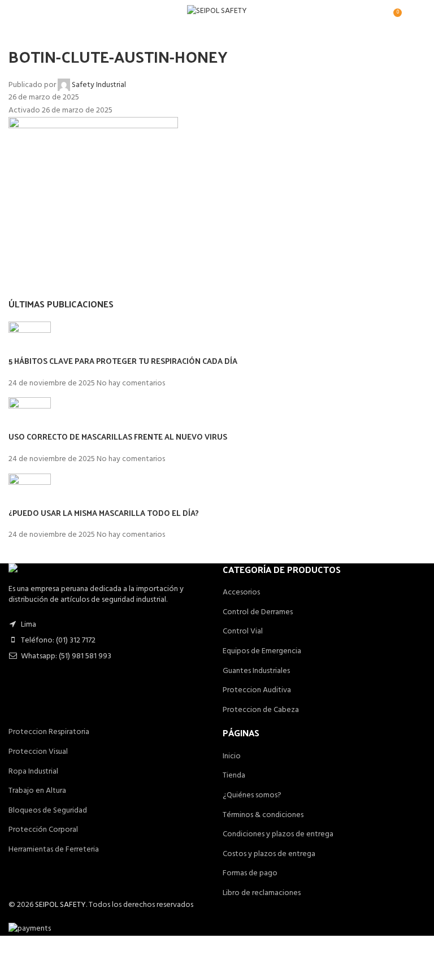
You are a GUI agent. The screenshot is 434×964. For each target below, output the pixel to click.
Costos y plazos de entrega (269, 854)
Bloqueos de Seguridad (47, 810)
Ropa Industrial (33, 771)
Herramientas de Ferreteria (53, 849)
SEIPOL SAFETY (60, 904)
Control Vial (243, 631)
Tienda (234, 775)
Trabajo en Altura (37, 790)
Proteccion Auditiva (257, 690)
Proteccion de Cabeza (261, 710)
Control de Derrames (258, 612)
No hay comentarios (131, 383)
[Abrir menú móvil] (13, 11)
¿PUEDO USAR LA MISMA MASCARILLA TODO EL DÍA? (103, 513)
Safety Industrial (99, 85)
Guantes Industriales (256, 671)
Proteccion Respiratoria (48, 732)
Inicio (232, 756)
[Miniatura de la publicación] (29, 338)
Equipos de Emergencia (262, 651)
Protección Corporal (43, 829)
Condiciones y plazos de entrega (278, 834)
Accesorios (241, 592)
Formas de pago (250, 873)
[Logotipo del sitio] (217, 11)
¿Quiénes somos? (252, 795)
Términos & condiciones (263, 815)
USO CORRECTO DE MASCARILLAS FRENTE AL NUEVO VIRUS (117, 436)
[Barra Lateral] (14, 950)
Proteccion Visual (38, 751)
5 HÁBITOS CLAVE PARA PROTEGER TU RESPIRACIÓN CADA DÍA (122, 361)
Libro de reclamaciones (262, 893)
